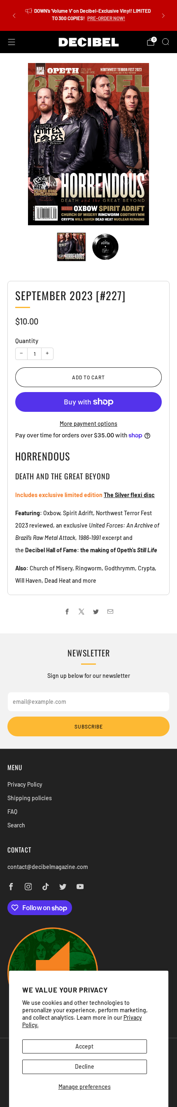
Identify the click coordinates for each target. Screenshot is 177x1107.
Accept (84, 1046)
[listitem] (88, 15)
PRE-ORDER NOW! (106, 18)
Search (16, 825)
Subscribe (89, 726)
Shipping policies (29, 797)
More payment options (88, 423)
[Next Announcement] (163, 16)
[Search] (165, 41)
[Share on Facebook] (67, 611)
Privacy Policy (24, 784)
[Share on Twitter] (95, 611)
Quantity (26, 340)
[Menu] (11, 42)
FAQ (12, 811)
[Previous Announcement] (14, 16)
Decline (84, 1066)
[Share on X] (81, 611)
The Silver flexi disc (129, 494)
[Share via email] (110, 611)
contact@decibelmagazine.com (47, 866)
